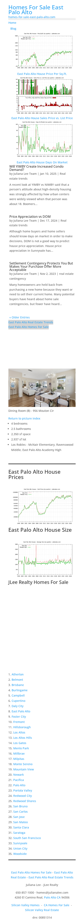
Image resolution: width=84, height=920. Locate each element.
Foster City (19, 716)
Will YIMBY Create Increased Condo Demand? (36, 168)
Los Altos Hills (22, 738)
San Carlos (20, 811)
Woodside (20, 854)
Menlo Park (21, 748)
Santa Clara (21, 827)
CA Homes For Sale (56, 905)
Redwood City (22, 796)
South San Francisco (27, 838)
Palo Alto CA (52, 897)
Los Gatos (19, 743)
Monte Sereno (22, 764)
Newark (18, 775)
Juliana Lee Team (25, 174)
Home (12, 23)
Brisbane (18, 685)
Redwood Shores (24, 801)
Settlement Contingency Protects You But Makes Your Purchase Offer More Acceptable (41, 266)
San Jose (19, 817)
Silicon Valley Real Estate (42, 910)
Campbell (18, 695)
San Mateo (20, 822)
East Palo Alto (21, 711)
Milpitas (18, 759)
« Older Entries (19, 317)
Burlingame (20, 690)
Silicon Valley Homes (25, 905)
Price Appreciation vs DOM (30, 216)
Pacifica (18, 780)
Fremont (19, 722)
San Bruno (20, 806)
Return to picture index (24, 418)
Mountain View (23, 769)
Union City (20, 848)
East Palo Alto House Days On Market (42, 162)
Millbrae (19, 753)
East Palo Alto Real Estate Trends (30, 322)
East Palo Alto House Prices (34, 474)
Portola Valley (22, 790)
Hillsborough (22, 727)
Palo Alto (19, 785)
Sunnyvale (20, 843)
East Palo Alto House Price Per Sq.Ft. (42, 74)
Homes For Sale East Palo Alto (35, 9)
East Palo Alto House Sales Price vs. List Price (42, 118)
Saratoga (19, 833)
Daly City (17, 706)
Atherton (18, 674)
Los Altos (19, 732)
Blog (13, 28)
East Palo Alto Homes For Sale (28, 327)
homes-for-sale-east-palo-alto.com (31, 17)
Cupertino (18, 701)
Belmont (17, 680)
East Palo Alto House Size (40, 529)
